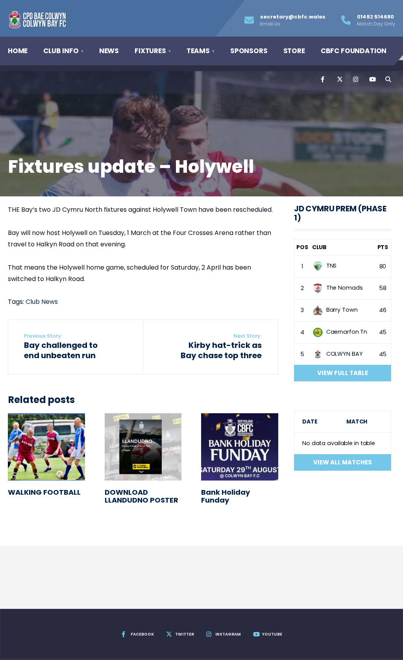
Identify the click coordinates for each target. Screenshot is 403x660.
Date (310, 421)
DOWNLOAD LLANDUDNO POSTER (141, 496)
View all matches (342, 462)
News (109, 50)
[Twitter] (339, 79)
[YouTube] (371, 79)
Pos (302, 247)
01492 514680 (376, 20)
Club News (42, 301)
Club (319, 247)
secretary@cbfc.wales (292, 20)
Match (356, 421)
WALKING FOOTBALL (44, 492)
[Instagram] (355, 79)
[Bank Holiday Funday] (239, 447)
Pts (382, 247)
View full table (342, 373)
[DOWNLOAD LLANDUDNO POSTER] (143, 447)
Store (294, 50)
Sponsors (249, 50)
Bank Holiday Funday (225, 496)
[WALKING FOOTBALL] (46, 447)
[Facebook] (323, 79)
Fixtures (150, 50)
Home (18, 50)
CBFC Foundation (353, 50)
